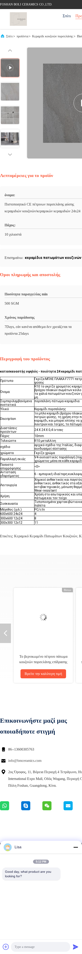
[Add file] (6, 947)
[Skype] (31, 809)
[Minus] (75, 847)
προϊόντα (22, 36)
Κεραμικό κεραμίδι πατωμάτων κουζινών (45, 536)
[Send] (75, 947)
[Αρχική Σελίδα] (18, 19)
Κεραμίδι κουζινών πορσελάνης (52, 36)
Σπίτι (67, 16)
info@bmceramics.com (24, 761)
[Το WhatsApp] (10, 809)
